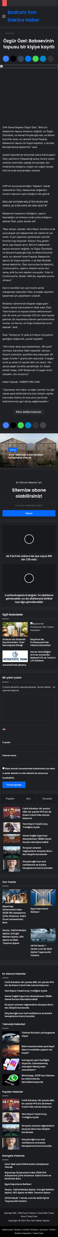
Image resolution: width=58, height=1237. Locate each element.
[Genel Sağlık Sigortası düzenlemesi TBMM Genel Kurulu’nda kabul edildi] (11, 838)
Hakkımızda (7, 1229)
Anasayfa (9, 33)
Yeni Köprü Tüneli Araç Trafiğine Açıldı (35, 825)
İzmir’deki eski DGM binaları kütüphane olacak (26, 456)
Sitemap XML (10, 1213)
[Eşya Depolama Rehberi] (43, 897)
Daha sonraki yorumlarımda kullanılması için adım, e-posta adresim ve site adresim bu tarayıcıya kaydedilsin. (28, 773)
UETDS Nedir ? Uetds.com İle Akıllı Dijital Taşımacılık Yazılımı (41, 950)
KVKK (52, 1229)
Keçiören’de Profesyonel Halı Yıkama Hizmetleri (40, 642)
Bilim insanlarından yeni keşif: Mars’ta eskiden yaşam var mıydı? (38, 1049)
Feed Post (32, 1216)
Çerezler (44, 1229)
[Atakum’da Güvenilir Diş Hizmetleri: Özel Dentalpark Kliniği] (15, 629)
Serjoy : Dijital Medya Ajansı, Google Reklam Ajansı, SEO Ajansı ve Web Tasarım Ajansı (14, 937)
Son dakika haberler (29, 411)
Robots (33, 1213)
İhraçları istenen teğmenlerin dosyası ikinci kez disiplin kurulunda (37, 851)
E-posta (7, 742)
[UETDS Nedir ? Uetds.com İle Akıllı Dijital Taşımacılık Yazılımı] (43, 936)
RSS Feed (23, 1213)
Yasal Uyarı (38, 1233)
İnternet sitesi (9, 755)
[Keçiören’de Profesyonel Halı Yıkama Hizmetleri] (43, 629)
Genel (13, 449)
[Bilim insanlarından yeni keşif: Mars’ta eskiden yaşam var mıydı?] (10, 1050)
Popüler (10, 798)
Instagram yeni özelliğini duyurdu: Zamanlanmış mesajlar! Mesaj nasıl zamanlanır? (35, 1065)
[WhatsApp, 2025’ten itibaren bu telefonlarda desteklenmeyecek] (10, 1080)
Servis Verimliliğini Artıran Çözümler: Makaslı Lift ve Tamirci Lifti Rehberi (43, 656)
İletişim (18, 1229)
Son (28, 798)
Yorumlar (47, 798)
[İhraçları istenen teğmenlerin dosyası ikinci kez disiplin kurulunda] (11, 852)
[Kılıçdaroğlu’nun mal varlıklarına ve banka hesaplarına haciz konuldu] (11, 866)
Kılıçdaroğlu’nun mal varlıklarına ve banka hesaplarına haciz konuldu (38, 865)
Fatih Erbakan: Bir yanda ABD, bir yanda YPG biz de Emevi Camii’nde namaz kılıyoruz (37, 813)
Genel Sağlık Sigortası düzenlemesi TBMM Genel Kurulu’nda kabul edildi (37, 839)
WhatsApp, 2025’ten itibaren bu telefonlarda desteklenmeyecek (38, 1079)
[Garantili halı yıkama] (15, 656)
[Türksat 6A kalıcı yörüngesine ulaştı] (10, 1037)
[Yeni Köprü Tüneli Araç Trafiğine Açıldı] (11, 827)
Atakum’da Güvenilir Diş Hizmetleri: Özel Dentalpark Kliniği (14, 642)
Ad (4, 729)
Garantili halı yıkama (14, 664)
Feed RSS (42, 1213)
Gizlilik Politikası (30, 1229)
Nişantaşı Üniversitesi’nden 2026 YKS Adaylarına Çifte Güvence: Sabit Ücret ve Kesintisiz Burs (14, 914)
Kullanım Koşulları (23, 1233)
